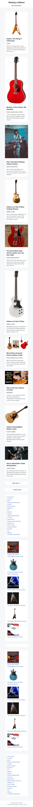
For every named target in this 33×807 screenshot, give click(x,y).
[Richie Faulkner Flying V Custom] (13, 582)
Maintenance (10, 392)
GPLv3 (25, 804)
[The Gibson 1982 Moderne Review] (13, 614)
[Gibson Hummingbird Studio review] (16, 414)
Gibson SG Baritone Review (15, 637)
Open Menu (17, 5)
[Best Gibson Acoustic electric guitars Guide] (16, 343)
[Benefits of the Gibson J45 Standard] (16, 80)
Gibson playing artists (12, 166)
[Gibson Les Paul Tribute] (16, 294)
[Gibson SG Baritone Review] (13, 629)
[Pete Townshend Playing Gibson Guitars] (16, 141)
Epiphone (10, 508)
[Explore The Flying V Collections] (16, 23)
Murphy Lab (10, 523)
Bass (8, 500)
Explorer (9, 512)
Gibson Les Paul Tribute (15, 321)
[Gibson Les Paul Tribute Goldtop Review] (16, 191)
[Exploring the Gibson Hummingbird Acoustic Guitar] (13, 547)
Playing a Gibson (11, 468)
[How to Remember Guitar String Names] (16, 453)
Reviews (8, 211)
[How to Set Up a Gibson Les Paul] (16, 377)
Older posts (15, 483)
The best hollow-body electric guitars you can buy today (15, 253)
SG (8, 530)
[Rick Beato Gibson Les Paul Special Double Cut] (13, 565)
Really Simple (14, 804)
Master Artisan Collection (14, 521)
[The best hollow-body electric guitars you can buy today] (16, 236)
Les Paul (13, 211)
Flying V (8, 43)
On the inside (11, 525)
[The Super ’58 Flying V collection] (13, 598)
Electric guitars (11, 506)
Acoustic (20, 112)
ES (18, 257)
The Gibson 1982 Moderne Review (16, 621)
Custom (9, 504)
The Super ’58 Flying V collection (16, 605)
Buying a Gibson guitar (12, 112)
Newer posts (17, 489)
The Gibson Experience (13, 534)
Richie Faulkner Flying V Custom (16, 589)
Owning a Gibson (16, 2)
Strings (9, 532)
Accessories (10, 497)
